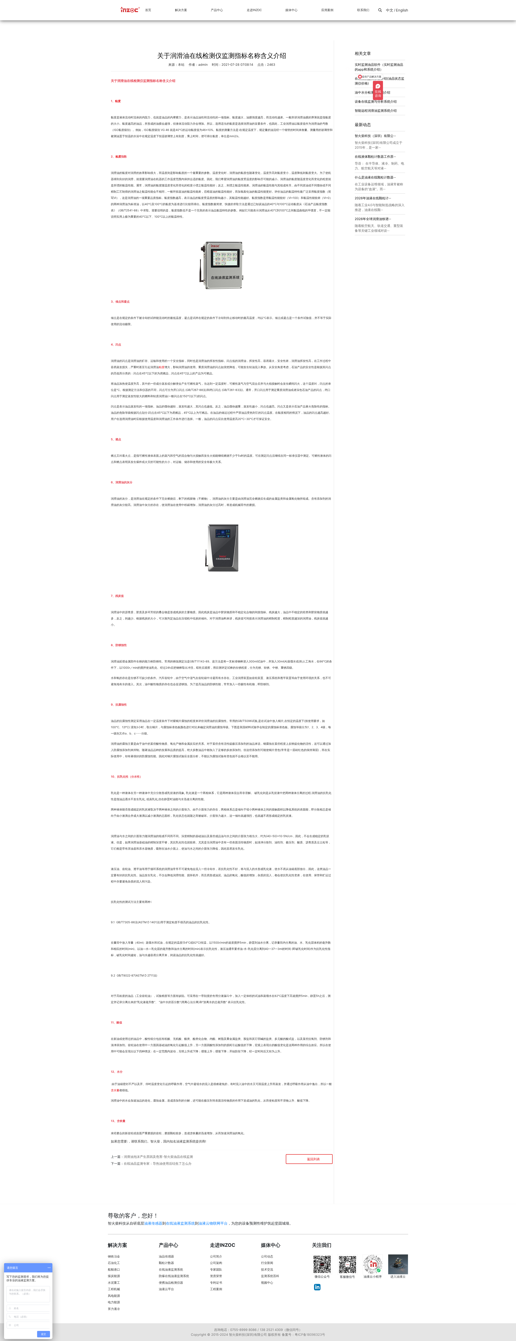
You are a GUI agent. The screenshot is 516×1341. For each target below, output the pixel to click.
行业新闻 (267, 1263)
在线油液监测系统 (180, 1223)
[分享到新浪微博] (128, 1178)
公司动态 (267, 1256)
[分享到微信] (115, 1178)
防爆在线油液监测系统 (174, 1276)
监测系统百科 (270, 1276)
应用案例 (327, 10)
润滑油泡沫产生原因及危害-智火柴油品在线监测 (158, 1157)
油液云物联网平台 (213, 1223)
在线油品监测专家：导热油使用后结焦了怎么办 (157, 1163)
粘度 (118, 101)
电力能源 (114, 1302)
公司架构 (216, 1263)
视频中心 (267, 1283)
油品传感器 (166, 1256)
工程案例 (216, 1289)
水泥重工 (114, 1283)
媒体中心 (291, 10)
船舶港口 (114, 1269)
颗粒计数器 (166, 1263)
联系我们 (363, 10)
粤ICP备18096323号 (310, 1335)
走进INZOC (254, 10)
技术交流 (267, 1269)
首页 (148, 10)
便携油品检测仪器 (171, 1283)
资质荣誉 (216, 1276)
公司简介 (216, 1256)
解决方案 (181, 10)
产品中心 (217, 10)
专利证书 (216, 1283)
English (402, 10)
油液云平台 (166, 1289)
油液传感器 (153, 1223)
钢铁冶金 (114, 1256)
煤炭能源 (114, 1276)
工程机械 (114, 1289)
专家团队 (216, 1269)
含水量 (115, 1090)
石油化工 (114, 1263)
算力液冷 (114, 1309)
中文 (389, 10)
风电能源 (114, 1296)
